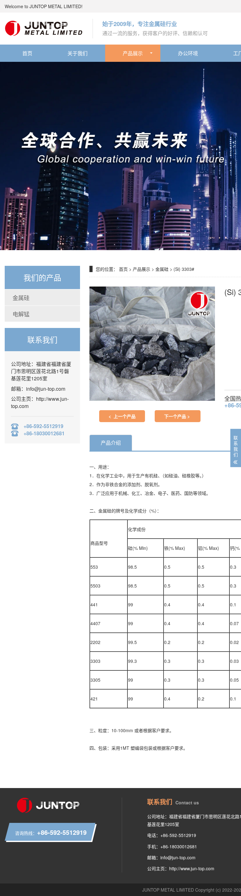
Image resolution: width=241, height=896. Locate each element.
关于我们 (77, 53)
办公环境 (188, 53)
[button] (188, 244)
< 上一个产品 (122, 416)
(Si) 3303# (184, 269)
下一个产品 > (177, 416)
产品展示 (133, 53)
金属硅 (21, 297)
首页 (27, 53)
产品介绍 (111, 442)
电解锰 (21, 314)
